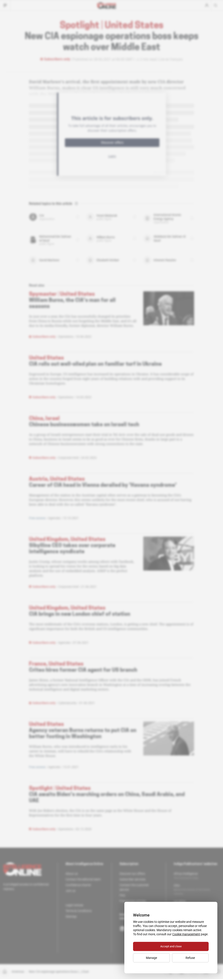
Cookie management (186, 934)
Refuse (190, 958)
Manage (151, 958)
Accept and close (171, 946)
